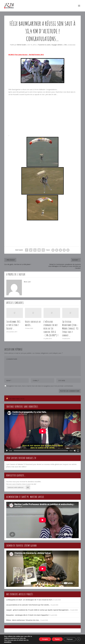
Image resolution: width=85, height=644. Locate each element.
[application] (42, 431)
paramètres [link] (7, 642)
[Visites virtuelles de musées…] (33, 313)
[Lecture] (7, 451)
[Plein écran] (78, 451)
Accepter (45, 639)
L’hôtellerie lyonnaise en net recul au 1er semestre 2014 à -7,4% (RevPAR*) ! (51, 328)
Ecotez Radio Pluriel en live (16, 399)
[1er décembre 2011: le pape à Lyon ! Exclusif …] (14, 313)
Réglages (70, 639)
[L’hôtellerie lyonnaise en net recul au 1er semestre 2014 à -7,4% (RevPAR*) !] (52, 313)
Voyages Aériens (57, 45)
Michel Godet (21, 45)
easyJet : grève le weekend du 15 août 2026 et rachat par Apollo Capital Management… (38, 610)
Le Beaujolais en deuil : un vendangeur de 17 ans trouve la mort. (29, 600)
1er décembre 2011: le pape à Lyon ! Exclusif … (13, 325)
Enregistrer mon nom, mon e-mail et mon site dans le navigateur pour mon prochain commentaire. (40, 386)
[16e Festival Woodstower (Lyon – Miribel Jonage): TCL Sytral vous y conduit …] (70, 313)
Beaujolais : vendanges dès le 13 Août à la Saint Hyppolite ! (27, 615)
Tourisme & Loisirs (44, 45)
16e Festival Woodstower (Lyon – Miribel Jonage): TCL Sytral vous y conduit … (70, 328)
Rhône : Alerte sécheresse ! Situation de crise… (23, 620)
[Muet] (75, 451)
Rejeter (57, 639)
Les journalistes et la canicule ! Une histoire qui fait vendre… (28, 605)
